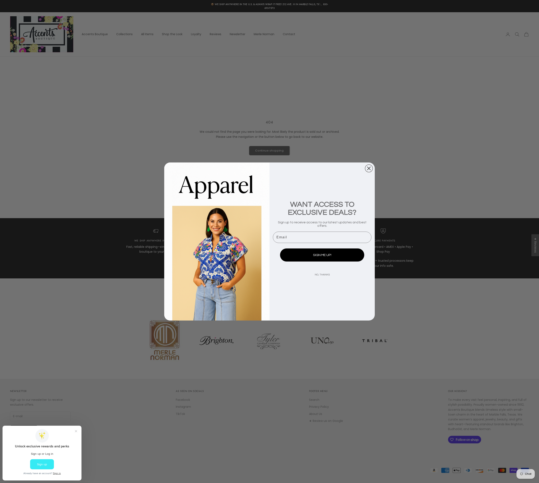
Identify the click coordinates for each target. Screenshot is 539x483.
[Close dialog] (369, 168)
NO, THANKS (322, 274)
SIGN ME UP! (322, 255)
